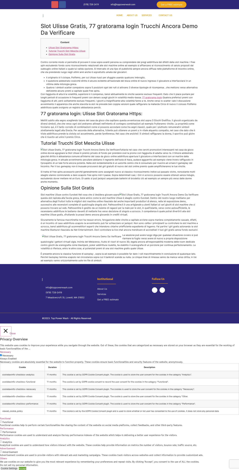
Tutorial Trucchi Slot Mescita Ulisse (67, 50)
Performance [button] (7, 428)
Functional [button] (5, 418)
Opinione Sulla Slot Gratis (62, 54)
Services (147, 15)
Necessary (7, 355)
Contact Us (165, 15)
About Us (132, 15)
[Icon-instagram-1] (54, 4)
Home (119, 15)
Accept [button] (22, 468)
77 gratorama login (152, 97)
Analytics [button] (5, 438)
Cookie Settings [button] (9, 468)
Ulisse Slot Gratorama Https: (64, 47)
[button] (171, 4)
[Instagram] (154, 290)
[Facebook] (62, 4)
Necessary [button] (5, 352)
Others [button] (3, 458)
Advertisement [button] (7, 448)
